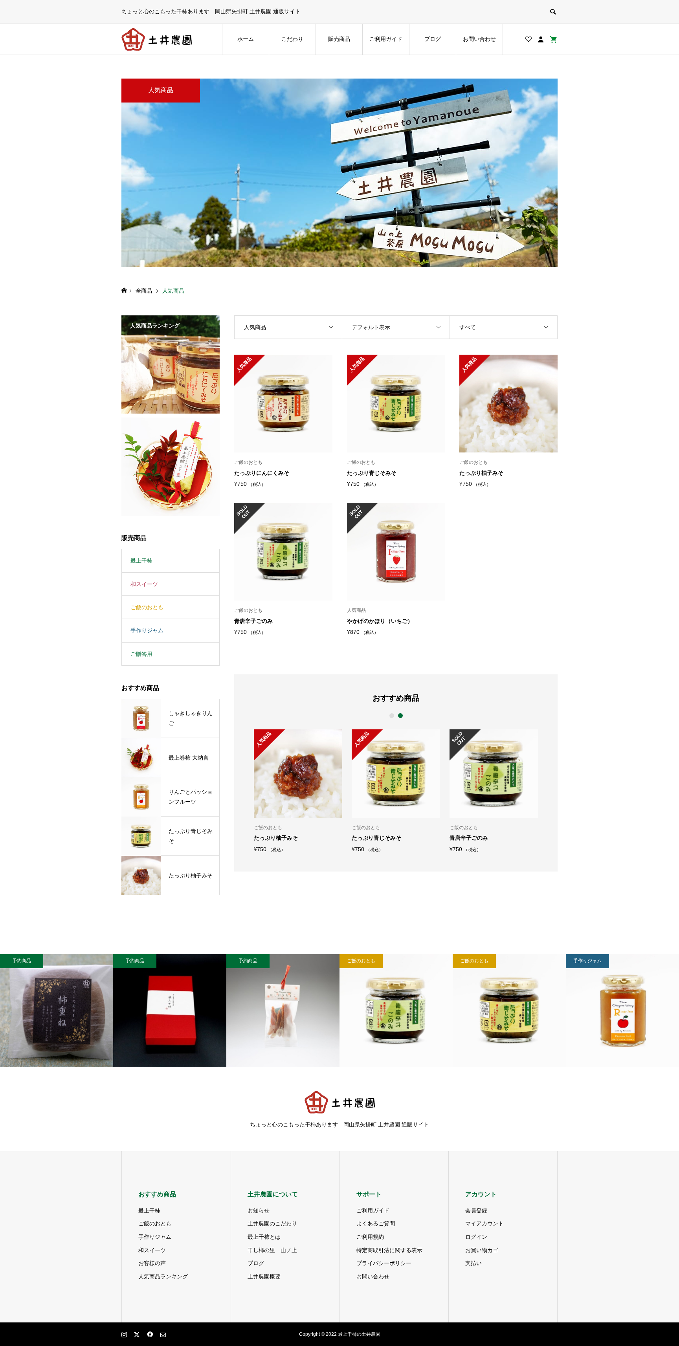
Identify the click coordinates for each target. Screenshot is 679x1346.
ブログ (432, 39)
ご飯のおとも (146, 607)
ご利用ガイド (385, 39)
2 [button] (400, 715)
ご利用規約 (370, 1237)
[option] (298, 790)
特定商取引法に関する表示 (389, 1250)
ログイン (476, 1237)
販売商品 (339, 39)
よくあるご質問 (375, 1223)
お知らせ (259, 1210)
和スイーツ (144, 584)
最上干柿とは (264, 1237)
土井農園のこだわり (272, 1223)
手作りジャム (146, 630)
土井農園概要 (264, 1276)
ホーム (245, 39)
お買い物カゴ (481, 1250)
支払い (473, 1263)
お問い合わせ (479, 39)
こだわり (292, 39)
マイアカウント (484, 1223)
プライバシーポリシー (383, 1263)
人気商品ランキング (163, 1276)
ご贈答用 (141, 654)
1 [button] (391, 715)
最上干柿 (141, 560)
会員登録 (476, 1210)
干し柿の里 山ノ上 (272, 1250)
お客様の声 (152, 1263)
